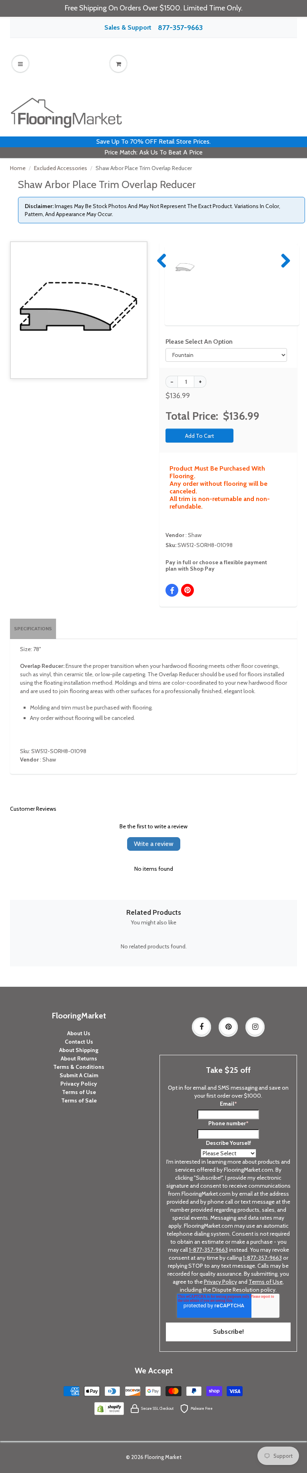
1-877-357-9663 (208, 1249)
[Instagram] (255, 1027)
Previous (162, 261)
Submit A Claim (79, 1075)
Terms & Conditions (78, 1066)
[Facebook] (201, 1027)
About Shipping (78, 1050)
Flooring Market (163, 1457)
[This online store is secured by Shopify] (109, 1408)
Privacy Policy (78, 1083)
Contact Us (79, 1041)
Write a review (153, 844)
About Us (78, 1033)
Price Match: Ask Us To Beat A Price (153, 152)
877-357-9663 (180, 27)
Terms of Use (79, 1092)
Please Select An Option (199, 341)
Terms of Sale (79, 1100)
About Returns (79, 1058)
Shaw (194, 535)
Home (18, 168)
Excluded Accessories (60, 168)
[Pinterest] (228, 1027)
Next (284, 261)
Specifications (33, 628)
